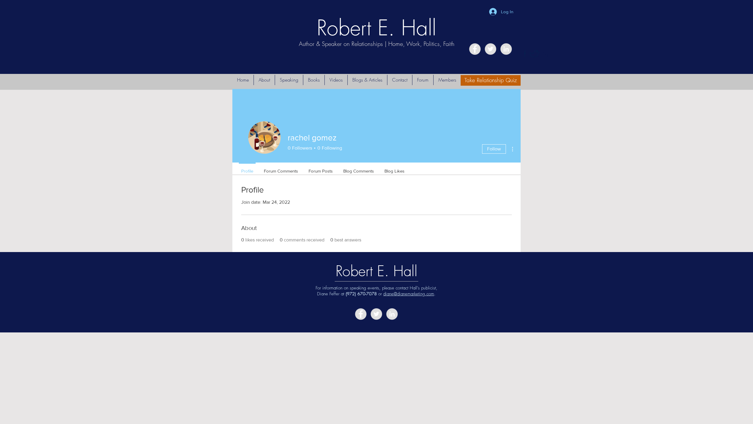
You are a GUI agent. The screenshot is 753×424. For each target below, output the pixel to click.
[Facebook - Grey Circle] (475, 49)
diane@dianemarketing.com (408, 294)
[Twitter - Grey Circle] (490, 49)
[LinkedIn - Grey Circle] (506, 49)
